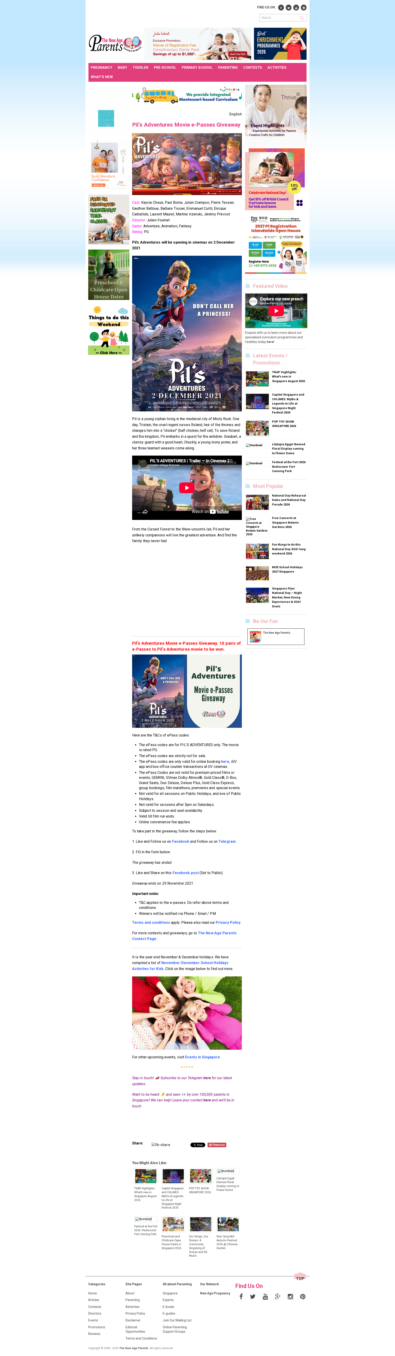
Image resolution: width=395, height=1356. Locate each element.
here (207, 1078)
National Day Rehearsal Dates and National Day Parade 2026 (289, 500)
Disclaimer (133, 1320)
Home (92, 1293)
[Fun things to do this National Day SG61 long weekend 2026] (258, 551)
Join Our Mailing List (177, 1320)
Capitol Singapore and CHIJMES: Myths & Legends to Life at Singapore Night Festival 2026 (288, 403)
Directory (94, 1313)
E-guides (169, 1313)
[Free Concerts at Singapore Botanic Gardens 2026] (257, 526)
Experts (168, 1300)
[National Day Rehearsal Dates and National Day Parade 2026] (258, 502)
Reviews (94, 1334)
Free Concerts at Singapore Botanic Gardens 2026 (285, 522)
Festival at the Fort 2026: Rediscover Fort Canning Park (289, 466)
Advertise (132, 1307)
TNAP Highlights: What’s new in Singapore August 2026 (288, 376)
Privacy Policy (135, 1313)
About (129, 1293)
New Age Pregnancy (215, 1293)
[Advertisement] (171, 13)
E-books (168, 1307)
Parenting (132, 1300)
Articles (93, 1300)
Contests (94, 1307)
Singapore (170, 1293)
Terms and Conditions (141, 1338)
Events (93, 1320)
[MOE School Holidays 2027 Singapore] (258, 573)
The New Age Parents (133, 1348)
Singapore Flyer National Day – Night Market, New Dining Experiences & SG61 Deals (287, 597)
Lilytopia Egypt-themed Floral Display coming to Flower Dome (288, 449)
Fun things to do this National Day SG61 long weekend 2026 (289, 549)
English (235, 114)
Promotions (96, 1327)
